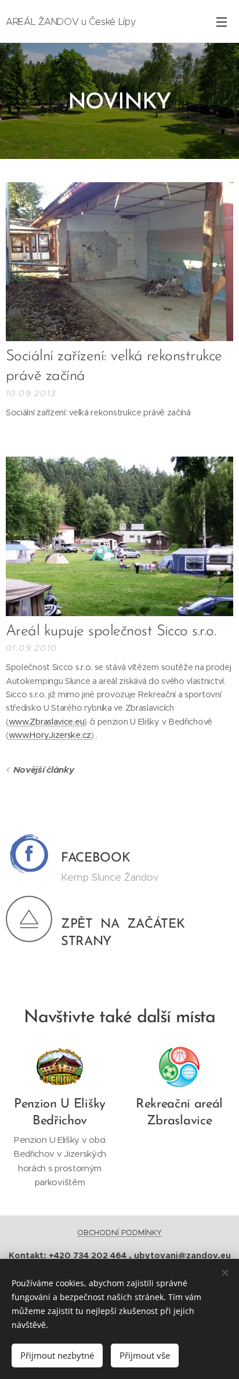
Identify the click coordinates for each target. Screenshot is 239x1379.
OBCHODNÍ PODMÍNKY (119, 1232)
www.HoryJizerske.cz (50, 735)
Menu (221, 21)
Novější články (43, 769)
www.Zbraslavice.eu (47, 721)
